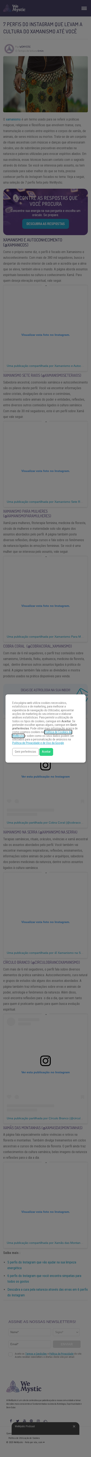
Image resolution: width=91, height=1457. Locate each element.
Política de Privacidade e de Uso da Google (38, 743)
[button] (25, 752)
